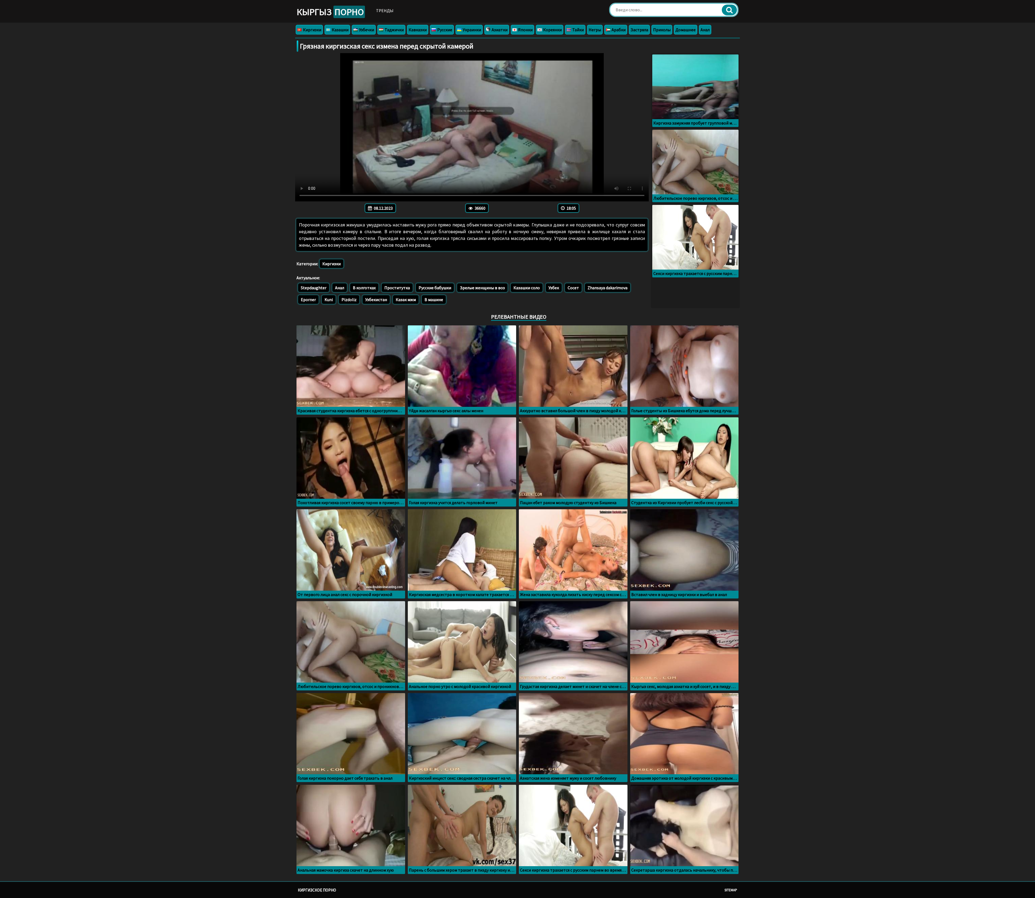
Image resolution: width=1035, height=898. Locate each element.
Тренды (385, 10)
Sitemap (730, 890)
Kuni (329, 299)
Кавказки (418, 29)
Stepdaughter (313, 287)
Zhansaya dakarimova (607, 287)
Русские (444, 29)
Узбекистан (376, 299)
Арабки (618, 29)
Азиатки (499, 29)
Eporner (308, 299)
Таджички (394, 29)
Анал (705, 29)
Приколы (662, 29)
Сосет (573, 287)
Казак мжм (406, 299)
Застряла (639, 29)
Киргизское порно (317, 890)
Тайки (577, 29)
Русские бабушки (435, 287)
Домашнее (685, 29)
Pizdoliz (349, 299)
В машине (434, 299)
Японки (525, 29)
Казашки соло (526, 287)
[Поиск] (729, 10)
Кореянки (552, 29)
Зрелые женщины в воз (482, 287)
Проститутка (397, 287)
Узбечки (366, 29)
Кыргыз (330, 12)
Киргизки (311, 29)
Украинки (471, 29)
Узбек (553, 287)
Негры (595, 29)
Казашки (340, 29)
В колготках (364, 287)
